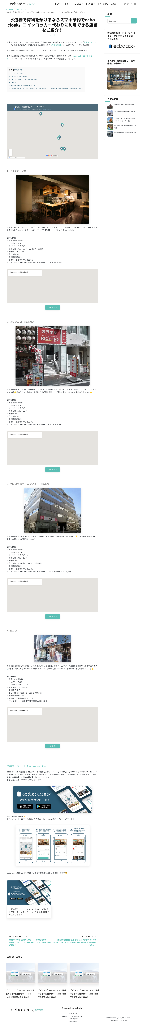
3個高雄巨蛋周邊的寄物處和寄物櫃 (124, 111)
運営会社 (74, 1014)
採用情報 (74, 1021)
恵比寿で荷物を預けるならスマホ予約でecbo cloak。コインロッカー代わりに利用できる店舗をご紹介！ (30, 942)
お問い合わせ (73, 1019)
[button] (52, 307)
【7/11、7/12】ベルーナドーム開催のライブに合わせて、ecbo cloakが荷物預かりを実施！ (20, 993)
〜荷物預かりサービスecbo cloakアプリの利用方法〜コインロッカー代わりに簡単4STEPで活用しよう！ (29, 912)
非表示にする (18, 70)
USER (52, 35)
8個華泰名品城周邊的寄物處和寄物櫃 (125, 132)
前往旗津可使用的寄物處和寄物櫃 (124, 104)
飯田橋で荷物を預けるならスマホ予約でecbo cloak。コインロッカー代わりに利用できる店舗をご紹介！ (74, 942)
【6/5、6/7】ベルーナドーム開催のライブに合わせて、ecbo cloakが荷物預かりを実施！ (52, 993)
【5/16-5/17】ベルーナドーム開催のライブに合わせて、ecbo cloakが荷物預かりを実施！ (84, 993)
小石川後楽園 (55, 45)
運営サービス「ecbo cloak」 (74, 1016)
